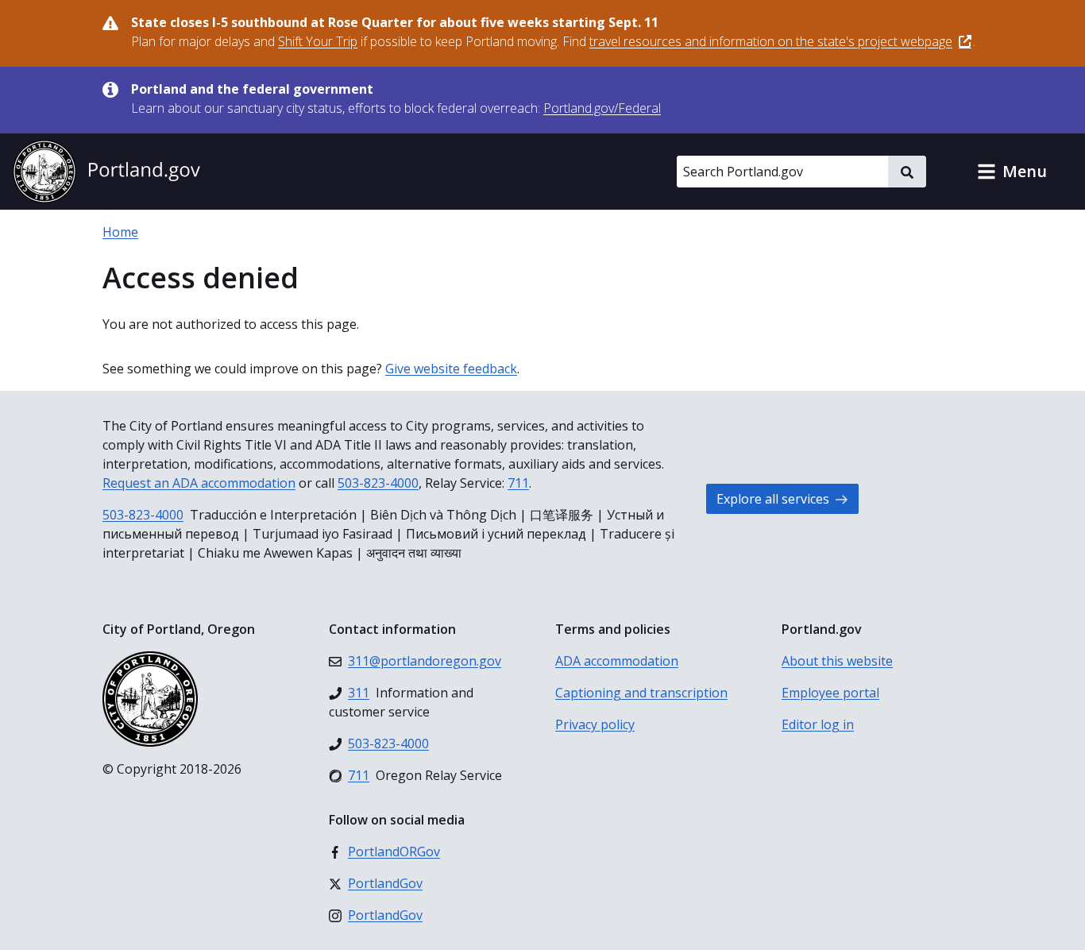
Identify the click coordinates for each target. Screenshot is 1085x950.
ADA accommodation (616, 661)
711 (518, 483)
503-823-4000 (378, 483)
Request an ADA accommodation (198, 483)
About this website (837, 661)
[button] (1012, 171)
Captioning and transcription (641, 692)
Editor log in (818, 724)
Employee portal (830, 692)
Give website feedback (451, 368)
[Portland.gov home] (106, 171)
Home (120, 232)
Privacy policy (595, 724)
